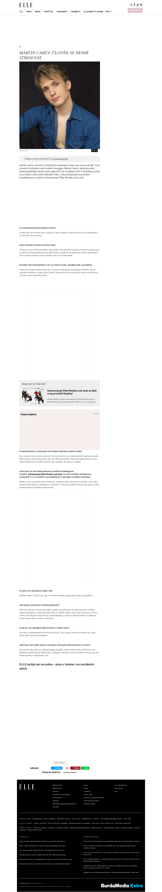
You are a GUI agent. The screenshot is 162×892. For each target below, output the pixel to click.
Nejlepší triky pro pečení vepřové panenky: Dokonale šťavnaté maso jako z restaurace (110, 872)
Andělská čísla (86, 819)
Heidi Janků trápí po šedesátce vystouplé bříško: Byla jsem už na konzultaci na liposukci (111, 841)
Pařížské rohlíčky (96, 828)
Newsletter (57, 785)
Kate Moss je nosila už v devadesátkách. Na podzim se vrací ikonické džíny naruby (45, 859)
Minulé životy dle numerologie (57, 823)
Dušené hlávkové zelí (35, 830)
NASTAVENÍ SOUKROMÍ (91, 801)
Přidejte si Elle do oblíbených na (46, 159)
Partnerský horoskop (63, 819)
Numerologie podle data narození (111, 819)
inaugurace (59, 763)
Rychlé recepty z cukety (112, 828)
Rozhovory (40, 47)
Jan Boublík (24, 150)
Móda (28, 12)
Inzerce (56, 801)
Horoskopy (62, 12)
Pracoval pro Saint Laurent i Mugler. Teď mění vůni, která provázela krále (42, 855)
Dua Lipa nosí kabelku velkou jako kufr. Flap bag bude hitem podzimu (42, 850)
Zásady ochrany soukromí (94, 798)
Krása (37, 12)
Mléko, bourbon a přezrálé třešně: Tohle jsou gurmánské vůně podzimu (42, 841)
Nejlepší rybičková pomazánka (80, 828)
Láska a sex (88, 794)
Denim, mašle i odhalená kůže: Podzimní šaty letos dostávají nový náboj (42, 846)
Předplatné (57, 788)
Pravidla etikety (37, 819)
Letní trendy (127, 819)
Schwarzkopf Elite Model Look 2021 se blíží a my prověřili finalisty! (72, 392)
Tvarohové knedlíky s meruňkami (44, 828)
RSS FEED (56, 807)
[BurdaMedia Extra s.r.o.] (122, 885)
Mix (116, 791)
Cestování (96, 819)
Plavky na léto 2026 (106, 823)
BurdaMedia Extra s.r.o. (36, 883)
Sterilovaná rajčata (62, 828)
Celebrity (75, 12)
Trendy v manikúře (40, 823)
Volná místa (57, 798)
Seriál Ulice (95, 823)
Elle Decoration (121, 785)
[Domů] (26, 787)
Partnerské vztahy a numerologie (79, 823)
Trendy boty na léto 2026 (123, 823)
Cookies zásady (89, 804)
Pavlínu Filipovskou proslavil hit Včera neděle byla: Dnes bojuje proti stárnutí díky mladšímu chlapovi (109, 847)
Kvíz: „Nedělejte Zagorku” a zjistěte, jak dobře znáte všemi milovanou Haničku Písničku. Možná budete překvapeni (112, 860)
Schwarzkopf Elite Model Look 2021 (45, 474)
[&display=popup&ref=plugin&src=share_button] (92, 150)
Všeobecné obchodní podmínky (64, 804)
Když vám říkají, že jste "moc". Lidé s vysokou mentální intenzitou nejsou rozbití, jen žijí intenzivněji (111, 853)
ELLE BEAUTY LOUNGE (93, 12)
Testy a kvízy (76, 819)
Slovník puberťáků (50, 819)
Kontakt (56, 791)
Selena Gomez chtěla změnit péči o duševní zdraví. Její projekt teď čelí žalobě (44, 864)
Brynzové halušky (127, 828)
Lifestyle (48, 12)
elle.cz (25, 403)
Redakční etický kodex (61, 794)
